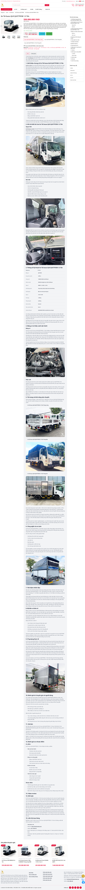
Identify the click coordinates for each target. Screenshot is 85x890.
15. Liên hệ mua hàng (74, 60)
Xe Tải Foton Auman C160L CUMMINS (25, 858)
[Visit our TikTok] (75, 888)
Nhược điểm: (74, 55)
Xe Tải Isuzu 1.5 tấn (30, 128)
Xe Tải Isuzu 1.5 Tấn (45, 47)
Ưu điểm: (73, 53)
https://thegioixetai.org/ (36, 826)
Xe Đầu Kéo (72, 70)
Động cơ (73, 33)
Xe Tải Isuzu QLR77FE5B (19, 12)
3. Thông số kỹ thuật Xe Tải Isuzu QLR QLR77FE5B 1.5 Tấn (76, 29)
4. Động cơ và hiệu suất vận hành (77, 31)
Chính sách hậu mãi (47, 880)
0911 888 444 (70, 881)
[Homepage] (5, 5)
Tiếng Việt (82, 1)
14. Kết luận (73, 59)
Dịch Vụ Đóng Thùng (33, 876)
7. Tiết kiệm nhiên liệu (75, 41)
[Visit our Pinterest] (80, 888)
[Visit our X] (73, 888)
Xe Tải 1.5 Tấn (37, 47)
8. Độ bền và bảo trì (74, 43)
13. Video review (73, 57)
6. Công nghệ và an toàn (75, 39)
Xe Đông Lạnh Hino (38, 858)
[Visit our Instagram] (78, 888)
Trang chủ (3, 12)
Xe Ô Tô (71, 77)
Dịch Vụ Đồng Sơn (33, 874)
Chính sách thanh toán (48, 876)
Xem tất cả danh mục (7, 9)
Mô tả (28, 53)
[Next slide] (21, 26)
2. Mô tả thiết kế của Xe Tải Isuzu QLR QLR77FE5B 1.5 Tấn (76, 23)
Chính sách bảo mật (47, 872)
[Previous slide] (1, 26)
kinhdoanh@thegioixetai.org (70, 1)
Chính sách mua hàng (47, 874)
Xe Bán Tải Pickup (73, 72)
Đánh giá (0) (33, 53)
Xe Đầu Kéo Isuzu (55, 858)
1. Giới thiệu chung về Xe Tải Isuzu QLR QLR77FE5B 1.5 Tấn (76, 20)
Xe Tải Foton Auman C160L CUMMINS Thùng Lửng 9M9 (25, 861)
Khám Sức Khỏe (73, 80)
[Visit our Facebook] (70, 888)
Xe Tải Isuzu (12, 12)
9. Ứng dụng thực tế (74, 45)
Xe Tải (7, 12)
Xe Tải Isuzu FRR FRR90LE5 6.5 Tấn (8, 861)
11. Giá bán (73, 50)
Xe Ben (71, 68)
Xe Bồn (31, 9)
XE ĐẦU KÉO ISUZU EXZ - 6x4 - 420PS (59, 861)
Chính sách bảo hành (47, 878)
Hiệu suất (73, 35)
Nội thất (73, 26)
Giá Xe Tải (47, 9)
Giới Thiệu (31, 872)
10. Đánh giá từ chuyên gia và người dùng (76, 48)
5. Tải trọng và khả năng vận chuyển (76, 37)
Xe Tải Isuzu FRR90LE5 (5, 858)
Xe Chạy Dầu (36, 48)
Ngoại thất (74, 25)
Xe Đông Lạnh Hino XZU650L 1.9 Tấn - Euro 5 (41, 861)
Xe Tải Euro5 (30, 48)
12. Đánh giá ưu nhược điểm (76, 51)
